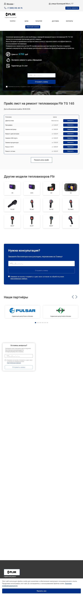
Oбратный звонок (32, 26)
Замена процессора (11, 142)
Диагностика (9, 120)
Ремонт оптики (10, 151)
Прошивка (8, 125)
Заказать (70, 120)
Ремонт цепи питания (12, 134)
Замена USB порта (11, 138)
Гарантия (38, 21)
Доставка (55, 21)
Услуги (12, 21)
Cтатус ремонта (72, 8)
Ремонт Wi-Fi (9, 147)
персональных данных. (58, 86)
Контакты (69, 21)
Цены (26, 21)
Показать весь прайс (41, 160)
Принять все (41, 591)
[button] (72, 297)
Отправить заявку (41, 82)
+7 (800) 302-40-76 (14, 8)
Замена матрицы (10, 129)
